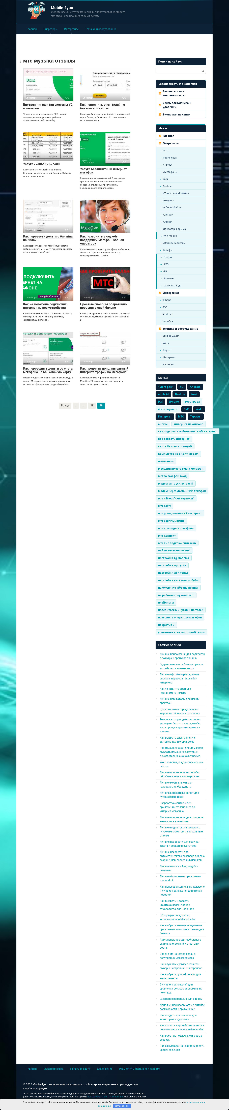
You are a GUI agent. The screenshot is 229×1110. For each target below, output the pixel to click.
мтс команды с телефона (176, 528)
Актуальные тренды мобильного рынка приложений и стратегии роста (180, 943)
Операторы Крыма (174, 228)
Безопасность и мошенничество (174, 93)
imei (194, 394)
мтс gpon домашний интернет (180, 513)
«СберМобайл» (172, 207)
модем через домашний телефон (182, 491)
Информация (171, 335)
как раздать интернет (173, 439)
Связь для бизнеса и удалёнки (177, 105)
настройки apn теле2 (173, 573)
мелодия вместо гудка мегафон (180, 468)
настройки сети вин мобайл (178, 580)
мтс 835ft (164, 506)
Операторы (50, 29)
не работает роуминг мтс (176, 595)
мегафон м (166, 461)
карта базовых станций (175, 446)
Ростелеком (170, 157)
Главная (31, 29)
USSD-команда (172, 285)
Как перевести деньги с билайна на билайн (48, 238)
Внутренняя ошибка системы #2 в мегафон (48, 106)
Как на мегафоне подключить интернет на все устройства (45, 306)
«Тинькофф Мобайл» (176, 193)
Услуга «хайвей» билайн (41, 164)
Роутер (167, 350)
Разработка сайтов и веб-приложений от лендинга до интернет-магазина (177, 807)
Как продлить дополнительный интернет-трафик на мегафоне (104, 370)
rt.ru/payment (168, 409)
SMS (165, 264)
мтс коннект (167, 535)
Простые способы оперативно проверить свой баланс (103, 306)
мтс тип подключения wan (177, 543)
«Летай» (168, 214)
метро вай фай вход (172, 476)
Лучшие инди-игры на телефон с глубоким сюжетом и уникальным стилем (181, 831)
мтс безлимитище (171, 521)
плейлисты (166, 602)
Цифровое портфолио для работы (181, 998)
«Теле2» (168, 164)
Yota (165, 179)
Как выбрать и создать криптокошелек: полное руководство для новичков (177, 905)
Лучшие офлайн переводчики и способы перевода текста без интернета (179, 678)
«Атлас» (168, 221)
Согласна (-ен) (121, 1106)
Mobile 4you (62, 7)
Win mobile (170, 235)
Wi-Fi (166, 343)
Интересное (71, 29)
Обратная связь (53, 1068)
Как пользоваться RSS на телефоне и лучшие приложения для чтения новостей (182, 890)
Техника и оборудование (100, 29)
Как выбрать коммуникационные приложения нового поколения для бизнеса (182, 929)
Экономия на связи (176, 114)
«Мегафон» (170, 171)
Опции (167, 257)
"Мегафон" (166, 387)
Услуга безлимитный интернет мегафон (103, 170)
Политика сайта (80, 1068)
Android (167, 314)
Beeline (167, 186)
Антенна (168, 364)
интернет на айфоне (188, 424)
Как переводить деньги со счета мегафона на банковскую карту (48, 370)
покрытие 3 (166, 625)
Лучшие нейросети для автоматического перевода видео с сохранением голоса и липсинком (182, 856)
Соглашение (104, 1068)
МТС (165, 150)
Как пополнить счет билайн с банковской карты (102, 106)
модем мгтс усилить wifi (175, 483)
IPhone (167, 300)
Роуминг (168, 278)
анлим (163, 424)
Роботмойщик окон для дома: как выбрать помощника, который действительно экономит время (181, 752)
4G (165, 271)
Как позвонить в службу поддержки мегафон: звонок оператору (102, 239)
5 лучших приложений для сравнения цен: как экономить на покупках (181, 988)
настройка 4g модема (173, 558)
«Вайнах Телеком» (174, 243)
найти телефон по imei (174, 550)
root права (192, 401)
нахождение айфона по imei (178, 587)
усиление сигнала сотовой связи (181, 632)
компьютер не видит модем (178, 454)
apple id (163, 394)
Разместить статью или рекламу (139, 1068)
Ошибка (168, 321)
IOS (165, 307)
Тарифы (168, 250)
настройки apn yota (172, 565)
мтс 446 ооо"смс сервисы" (176, 498)
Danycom (168, 200)
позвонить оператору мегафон (180, 617)
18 (92, 405)
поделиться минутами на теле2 (180, 610)
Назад (65, 405)
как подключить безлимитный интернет (187, 431)
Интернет (169, 357)
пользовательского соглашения (105, 1096)
